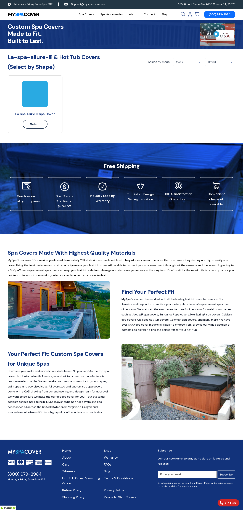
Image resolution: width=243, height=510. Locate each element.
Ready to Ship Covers (120, 497)
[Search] (183, 14)
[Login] (190, 14)
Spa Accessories (111, 14)
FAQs (107, 464)
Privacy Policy (114, 490)
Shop (108, 450)
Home (66, 450)
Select (35, 124)
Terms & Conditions (118, 478)
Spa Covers (86, 14)
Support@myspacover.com (88, 4)
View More (35, 94)
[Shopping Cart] (196, 14)
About (133, 14)
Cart (65, 464)
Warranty (111, 457)
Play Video (217, 34)
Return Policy (71, 490)
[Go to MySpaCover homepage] (24, 14)
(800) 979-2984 (220, 14)
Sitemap (68, 471)
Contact (149, 14)
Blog (165, 14)
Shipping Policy (73, 497)
